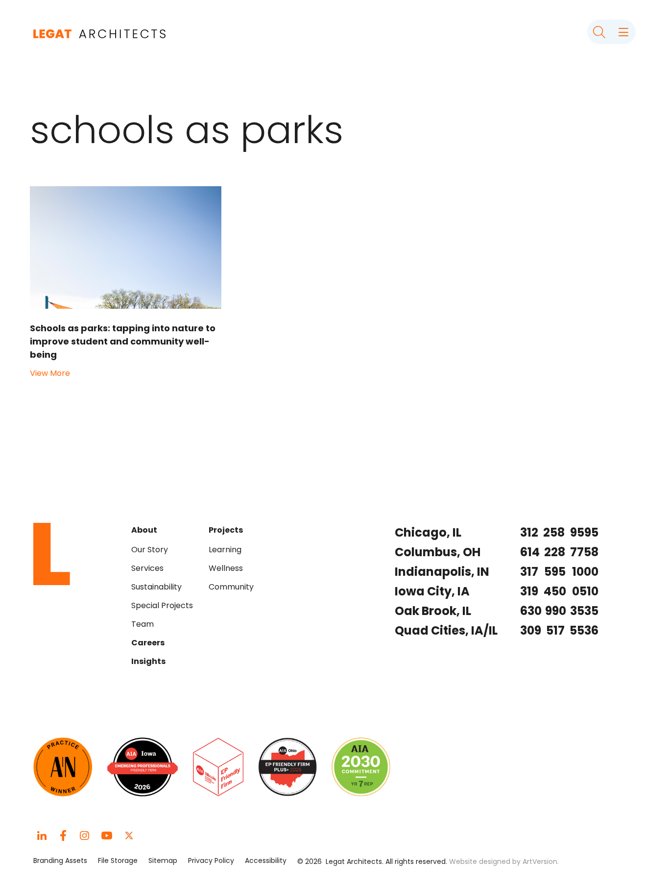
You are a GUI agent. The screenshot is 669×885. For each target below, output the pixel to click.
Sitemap (162, 860)
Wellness (226, 568)
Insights (148, 661)
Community (231, 586)
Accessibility (266, 860)
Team (142, 624)
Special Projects (162, 605)
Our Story (149, 549)
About (144, 530)
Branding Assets (60, 860)
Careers (148, 642)
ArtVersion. (541, 861)
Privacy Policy (211, 860)
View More (50, 373)
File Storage (118, 860)
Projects (226, 530)
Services (147, 568)
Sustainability (156, 586)
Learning (225, 549)
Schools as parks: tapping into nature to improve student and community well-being (122, 341)
